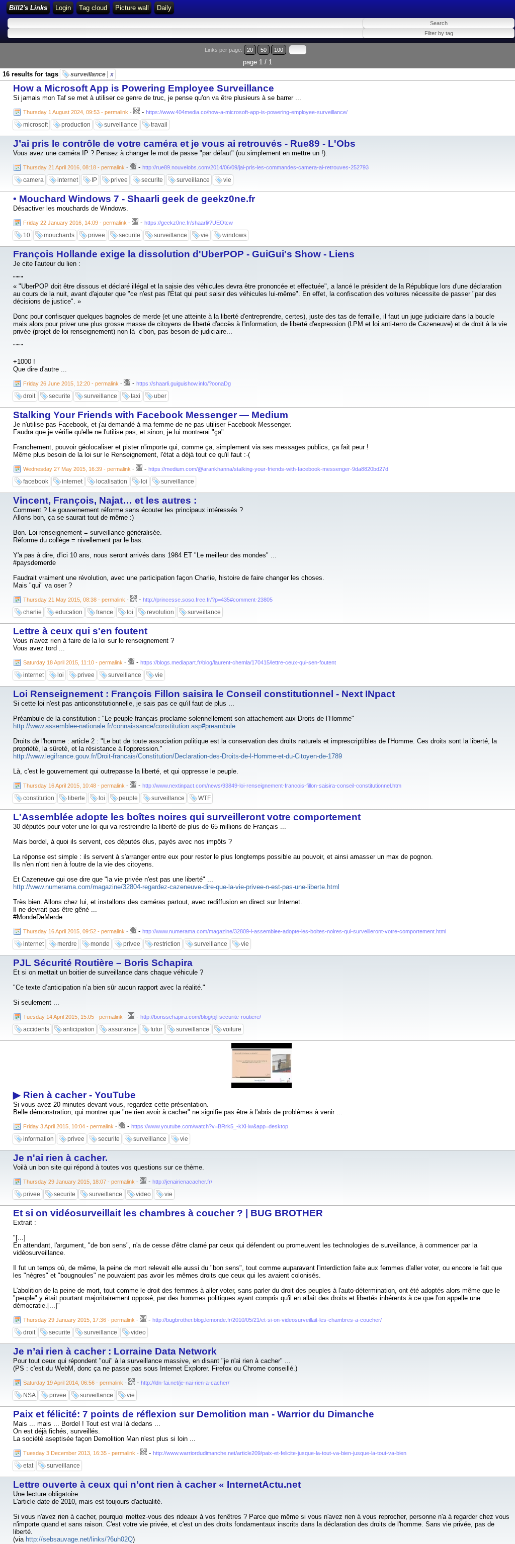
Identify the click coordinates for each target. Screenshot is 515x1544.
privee (119, 179)
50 (264, 50)
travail (159, 124)
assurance (122, 1029)
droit (29, 396)
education (68, 612)
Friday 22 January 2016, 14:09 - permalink (75, 223)
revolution (160, 612)
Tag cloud (93, 8)
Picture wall (132, 8)
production (76, 124)
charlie (32, 612)
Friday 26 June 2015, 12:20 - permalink (71, 383)
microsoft (35, 124)
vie (227, 179)
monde (100, 943)
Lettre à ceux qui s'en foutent (80, 631)
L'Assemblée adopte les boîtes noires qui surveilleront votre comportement (187, 817)
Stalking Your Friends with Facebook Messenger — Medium (150, 415)
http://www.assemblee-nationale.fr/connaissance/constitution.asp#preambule (124, 726)
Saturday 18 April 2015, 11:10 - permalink (73, 662)
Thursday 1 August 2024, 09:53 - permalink (75, 112)
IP (94, 179)
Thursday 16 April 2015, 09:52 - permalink (74, 931)
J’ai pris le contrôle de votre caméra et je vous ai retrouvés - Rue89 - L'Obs (184, 143)
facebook (35, 481)
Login (63, 8)
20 (250, 50)
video (143, 1194)
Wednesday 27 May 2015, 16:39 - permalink (77, 469)
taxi (135, 396)
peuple (128, 798)
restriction (167, 943)
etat (28, 1465)
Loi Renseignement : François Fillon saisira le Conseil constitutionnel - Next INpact (204, 694)
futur (156, 1029)
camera (33, 179)
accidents (36, 1029)
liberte (76, 798)
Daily (164, 8)
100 (278, 50)
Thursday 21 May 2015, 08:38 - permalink (74, 600)
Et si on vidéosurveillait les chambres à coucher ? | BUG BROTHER (168, 1213)
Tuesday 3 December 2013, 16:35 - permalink (79, 1453)
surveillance (92, 74)
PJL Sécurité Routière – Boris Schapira (103, 962)
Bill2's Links (28, 8)
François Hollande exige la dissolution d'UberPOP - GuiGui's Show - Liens (184, 254)
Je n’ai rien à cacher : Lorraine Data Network (115, 1351)
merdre (67, 943)
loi (144, 481)
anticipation (79, 1029)
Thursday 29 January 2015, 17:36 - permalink (79, 1320)
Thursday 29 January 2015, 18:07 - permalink (79, 1182)
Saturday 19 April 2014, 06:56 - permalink (73, 1383)
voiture (232, 1029)
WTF (204, 798)
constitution (38, 798)
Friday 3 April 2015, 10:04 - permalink (68, 1126)
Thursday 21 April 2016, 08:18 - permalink (74, 167)
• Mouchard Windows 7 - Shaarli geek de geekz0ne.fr (134, 199)
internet (67, 179)
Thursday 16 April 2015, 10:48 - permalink (74, 786)
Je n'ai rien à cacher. (60, 1157)
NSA (29, 1395)
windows (234, 235)
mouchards (59, 235)
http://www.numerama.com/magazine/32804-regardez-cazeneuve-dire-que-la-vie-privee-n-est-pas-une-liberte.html (176, 887)
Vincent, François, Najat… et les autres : (105, 500)
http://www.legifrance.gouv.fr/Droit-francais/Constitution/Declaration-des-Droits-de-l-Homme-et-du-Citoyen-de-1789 (177, 756)
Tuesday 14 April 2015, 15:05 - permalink (73, 1017)
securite (152, 179)
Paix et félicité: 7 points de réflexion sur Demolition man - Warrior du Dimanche (193, 1414)
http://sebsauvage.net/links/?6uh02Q (79, 1539)
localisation (111, 481)
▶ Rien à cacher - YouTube (74, 1095)
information (38, 1138)
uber (160, 396)
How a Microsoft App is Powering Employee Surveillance (143, 88)
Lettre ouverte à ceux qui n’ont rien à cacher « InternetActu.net (157, 1484)
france (104, 612)
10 (26, 235)
